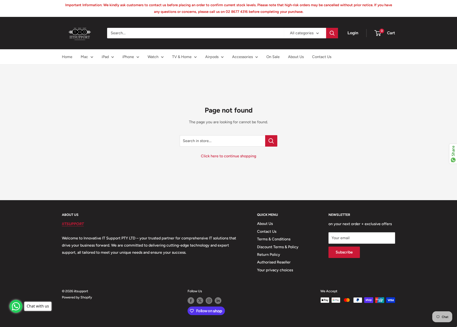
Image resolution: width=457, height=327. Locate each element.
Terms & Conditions (273, 239)
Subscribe (344, 252)
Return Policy (268, 254)
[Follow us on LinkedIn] (218, 300)
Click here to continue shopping (228, 156)
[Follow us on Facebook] (191, 300)
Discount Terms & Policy (277, 247)
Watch (153, 56)
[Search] (332, 33)
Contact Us (321, 56)
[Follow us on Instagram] (209, 300)
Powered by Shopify (77, 297)
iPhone (128, 56)
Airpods (212, 56)
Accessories (242, 56)
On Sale (273, 56)
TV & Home (182, 56)
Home (67, 56)
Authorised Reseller (274, 262)
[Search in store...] (271, 141)
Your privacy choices (275, 270)
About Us (296, 56)
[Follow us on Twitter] (200, 300)
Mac (84, 56)
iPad (105, 56)
